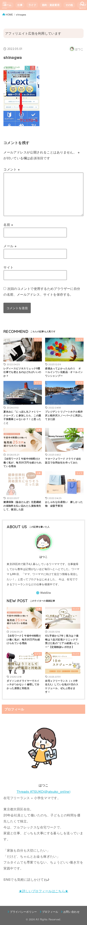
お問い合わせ (71, 912)
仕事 (19, 5)
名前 (8, 224)
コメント (11, 169)
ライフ (32, 5)
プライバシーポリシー (23, 912)
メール (10, 245)
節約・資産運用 (50, 5)
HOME (9, 14)
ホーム (8, 5)
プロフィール (50, 912)
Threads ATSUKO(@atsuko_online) (43, 791)
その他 (69, 5)
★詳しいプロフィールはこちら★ (43, 890)
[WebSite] (43, 593)
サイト (8, 267)
